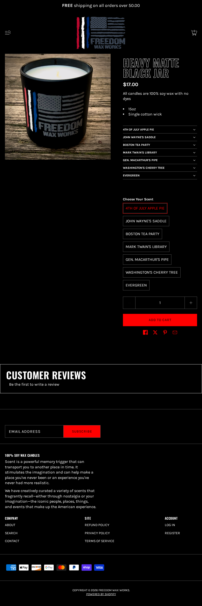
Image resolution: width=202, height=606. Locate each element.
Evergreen (131, 175)
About (10, 525)
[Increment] (191, 303)
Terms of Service (99, 541)
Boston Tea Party (136, 145)
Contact (12, 541)
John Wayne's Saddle (139, 137)
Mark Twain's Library (140, 152)
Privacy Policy (97, 533)
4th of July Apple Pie (138, 129)
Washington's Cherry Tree (144, 168)
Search (11, 533)
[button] (145, 332)
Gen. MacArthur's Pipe (140, 160)
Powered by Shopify (101, 594)
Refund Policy (97, 525)
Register (172, 533)
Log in (170, 525)
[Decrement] (129, 303)
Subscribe (82, 431)
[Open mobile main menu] (8, 33)
